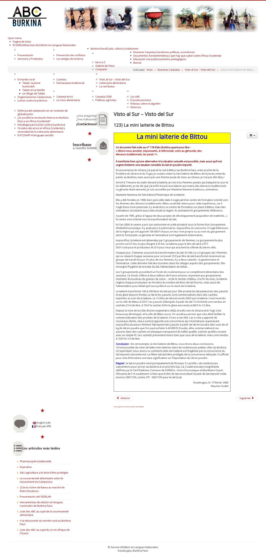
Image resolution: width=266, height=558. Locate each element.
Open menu (15, 38)
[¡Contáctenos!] (89, 120)
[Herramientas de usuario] (252, 135)
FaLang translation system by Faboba (129, 406)
